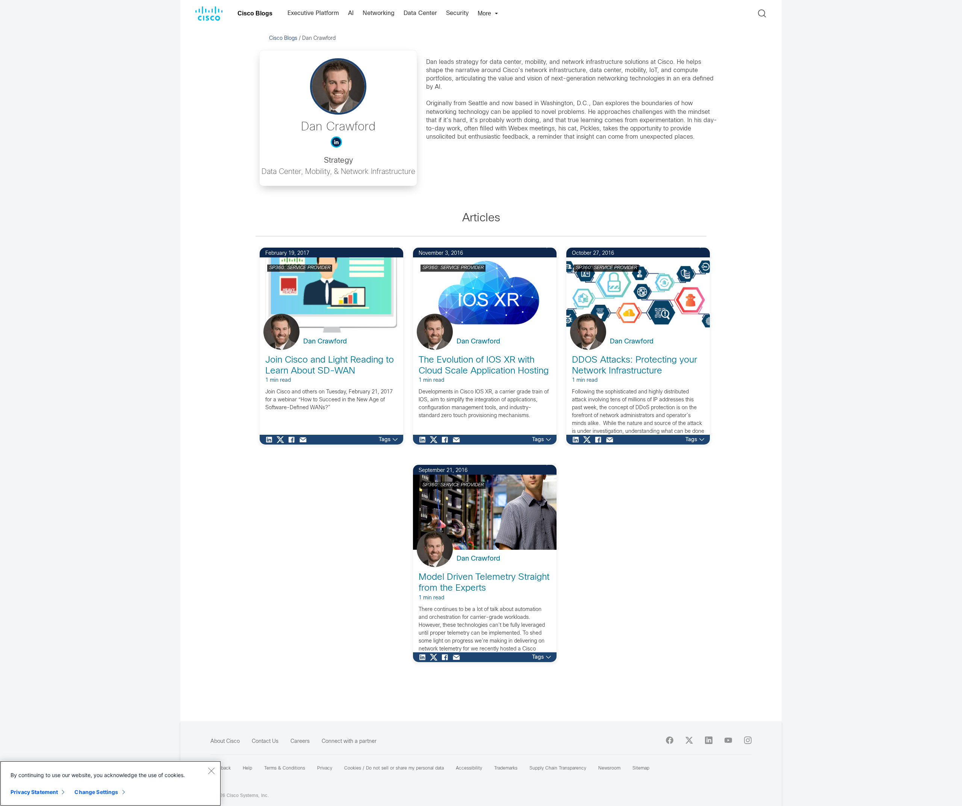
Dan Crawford (325, 342)
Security (457, 13)
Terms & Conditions (284, 768)
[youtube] (728, 740)
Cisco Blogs (254, 13)
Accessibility (469, 768)
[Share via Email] (304, 439)
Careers (300, 741)
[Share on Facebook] (293, 439)
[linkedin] (708, 740)
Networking (379, 13)
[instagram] (748, 740)
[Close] (211, 770)
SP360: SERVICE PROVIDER (299, 268)
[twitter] (689, 740)
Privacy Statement (34, 792)
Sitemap (640, 768)
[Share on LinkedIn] (271, 439)
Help (247, 768)
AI (351, 13)
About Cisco (225, 741)
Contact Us (265, 741)
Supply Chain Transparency (557, 768)
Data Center (420, 13)
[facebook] (669, 740)
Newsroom (609, 768)
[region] (110, 783)
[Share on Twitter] (282, 439)
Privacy (324, 768)
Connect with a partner (349, 741)
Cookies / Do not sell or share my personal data (394, 768)
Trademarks (505, 768)
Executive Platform (313, 13)
